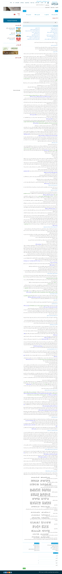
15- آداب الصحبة (36, 546)
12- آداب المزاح (36, 550)
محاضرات (41, 2)
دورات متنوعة (32, 2)
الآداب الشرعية (47, 7)
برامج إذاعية (22, 2)
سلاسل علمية (37, 2)
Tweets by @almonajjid (16, 90)
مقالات (11, 2)
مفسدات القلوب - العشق (54, 547)
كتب (13, 2)
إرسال (24, 568)
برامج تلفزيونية (27, 2)
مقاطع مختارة (17, 2)
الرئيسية (56, 7)
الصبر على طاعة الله (55, 546)
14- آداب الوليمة (36, 547)
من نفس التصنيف (54, 543)
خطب (45, 2)
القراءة (57, 550)
